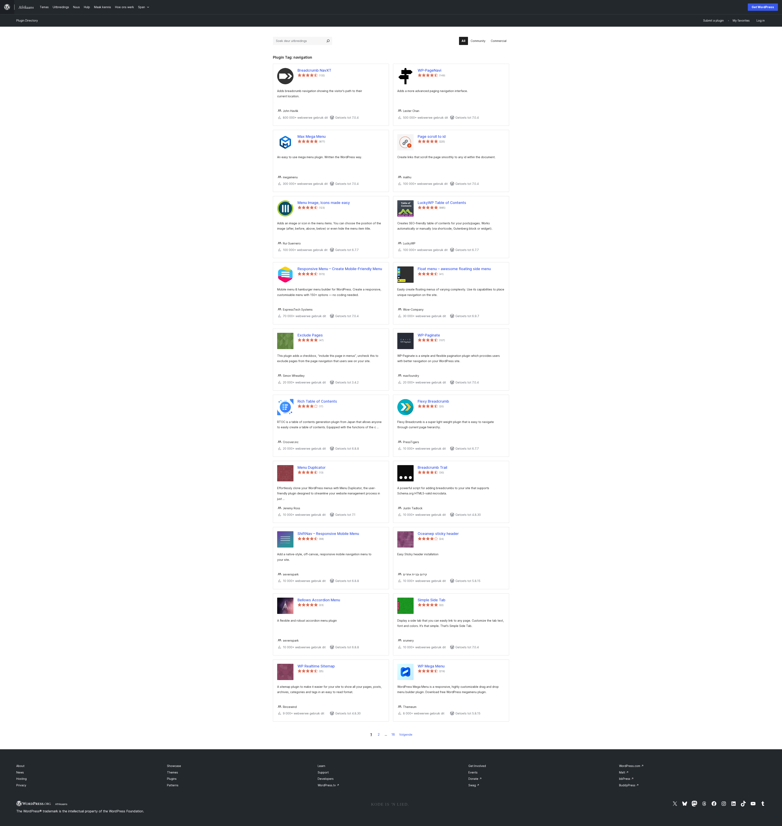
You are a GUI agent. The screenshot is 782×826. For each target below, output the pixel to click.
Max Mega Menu (312, 136)
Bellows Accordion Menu (319, 600)
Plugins (172, 778)
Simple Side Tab (431, 600)
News (20, 772)
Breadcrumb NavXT (314, 70)
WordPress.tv (328, 785)
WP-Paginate (429, 335)
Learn (321, 766)
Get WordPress (763, 7)
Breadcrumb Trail (432, 467)
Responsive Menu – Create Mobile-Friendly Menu (340, 269)
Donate (475, 778)
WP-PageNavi (429, 70)
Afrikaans (61, 804)
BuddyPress (629, 785)
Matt (624, 772)
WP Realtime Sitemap (316, 666)
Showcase (174, 766)
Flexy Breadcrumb (433, 401)
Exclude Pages (310, 335)
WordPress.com (631, 766)
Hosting (21, 778)
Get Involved (477, 766)
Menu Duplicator (312, 467)
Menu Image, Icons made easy (324, 202)
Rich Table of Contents (317, 401)
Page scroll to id (432, 136)
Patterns (172, 785)
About (20, 766)
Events (473, 772)
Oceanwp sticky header (438, 533)
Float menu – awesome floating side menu (454, 269)
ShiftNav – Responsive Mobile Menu (328, 533)
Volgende (405, 734)
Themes (172, 772)
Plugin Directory (27, 20)
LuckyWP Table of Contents (442, 202)
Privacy (21, 785)
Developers (326, 778)
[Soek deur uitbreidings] (328, 41)
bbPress (626, 778)
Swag (473, 785)
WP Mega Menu (431, 666)
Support (323, 772)
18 (393, 734)
